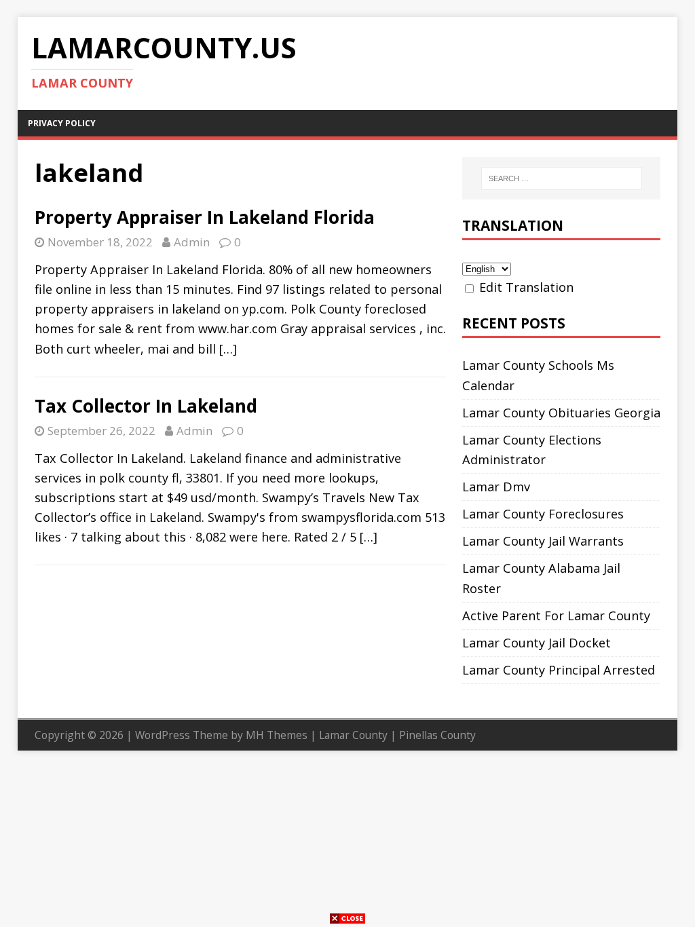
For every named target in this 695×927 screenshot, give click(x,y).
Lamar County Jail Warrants (543, 541)
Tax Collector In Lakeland (146, 406)
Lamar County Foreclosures (543, 514)
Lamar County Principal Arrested (558, 670)
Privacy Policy (62, 123)
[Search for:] (561, 178)
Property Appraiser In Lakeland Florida (205, 217)
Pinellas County (437, 734)
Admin (192, 242)
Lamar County (353, 734)
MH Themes (276, 734)
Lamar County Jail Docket (536, 643)
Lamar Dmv (496, 486)
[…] (228, 349)
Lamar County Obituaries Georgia (561, 412)
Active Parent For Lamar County (556, 615)
